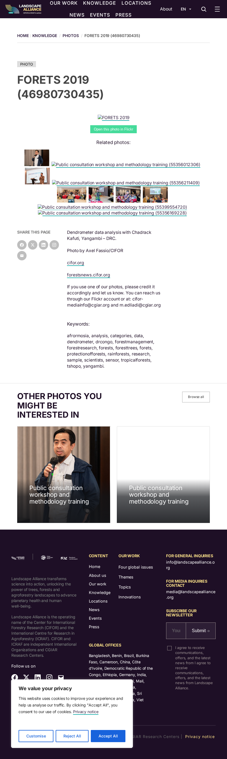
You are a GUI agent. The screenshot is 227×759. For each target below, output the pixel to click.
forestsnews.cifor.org (88, 275)
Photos (71, 35)
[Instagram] (54, 245)
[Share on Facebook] (22, 245)
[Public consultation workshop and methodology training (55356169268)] (156, 201)
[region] (72, 713)
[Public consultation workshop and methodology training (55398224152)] (102, 201)
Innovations (129, 597)
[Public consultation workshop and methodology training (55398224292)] (37, 164)
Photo (26, 64)
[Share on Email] (22, 255)
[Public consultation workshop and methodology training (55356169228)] (113, 213)
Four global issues (135, 567)
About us (97, 575)
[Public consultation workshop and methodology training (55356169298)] (72, 201)
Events (95, 618)
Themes (125, 577)
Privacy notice (86, 711)
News (94, 609)
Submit (199, 630)
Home (94, 566)
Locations (98, 601)
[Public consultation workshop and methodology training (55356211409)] (127, 182)
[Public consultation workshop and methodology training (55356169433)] (38, 182)
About (166, 9)
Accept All (108, 736)
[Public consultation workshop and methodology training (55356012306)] (126, 164)
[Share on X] (32, 245)
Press (94, 626)
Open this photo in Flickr (113, 129)
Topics (124, 587)
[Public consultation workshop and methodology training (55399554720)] (113, 207)
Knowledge (44, 35)
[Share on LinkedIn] (43, 245)
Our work (97, 584)
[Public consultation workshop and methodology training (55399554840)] (129, 201)
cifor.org (75, 262)
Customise (36, 736)
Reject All (72, 736)
